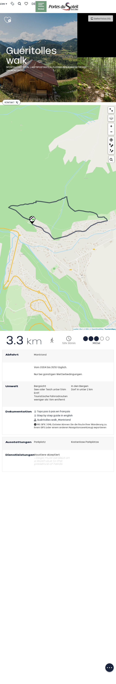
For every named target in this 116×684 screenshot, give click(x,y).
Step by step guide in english (54, 415)
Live (2, 4)
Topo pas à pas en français (53, 411)
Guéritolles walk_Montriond (53, 419)
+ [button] (111, 126)
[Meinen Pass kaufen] (12, 4)
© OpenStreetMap (96, 329)
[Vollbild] (111, 110)
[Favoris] (26, 4)
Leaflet (75, 329)
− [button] (111, 132)
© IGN (86, 329)
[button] (19, 3)
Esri (81, 329)
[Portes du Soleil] (63, 6)
